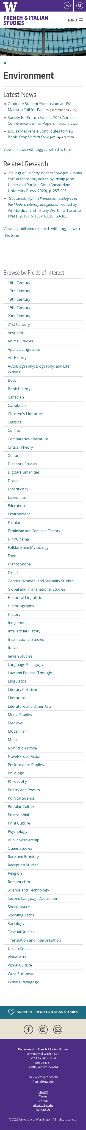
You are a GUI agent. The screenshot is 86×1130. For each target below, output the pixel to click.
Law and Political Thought (30, 672)
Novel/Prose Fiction (25, 756)
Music (13, 739)
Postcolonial (18, 814)
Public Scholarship (23, 840)
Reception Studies (23, 864)
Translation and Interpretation (34, 940)
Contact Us (43, 1110)
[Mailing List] (57, 1029)
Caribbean (17, 405)
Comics (14, 430)
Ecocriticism (18, 489)
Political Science (21, 798)
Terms (43, 1096)
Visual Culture (20, 965)
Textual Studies (21, 931)
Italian (13, 647)
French (13, 572)
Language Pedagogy (25, 664)
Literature (16, 697)
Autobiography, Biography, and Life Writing (38, 369)
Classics (14, 422)
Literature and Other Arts (30, 706)
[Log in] (67, 6)
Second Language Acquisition (33, 898)
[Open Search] (80, 6)
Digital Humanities (24, 472)
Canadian (16, 397)
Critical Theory (20, 447)
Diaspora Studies (22, 463)
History (14, 614)
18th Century (19, 299)
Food (12, 555)
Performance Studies (26, 764)
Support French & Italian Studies (47, 1012)
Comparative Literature (28, 438)
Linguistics (17, 681)
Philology (16, 773)
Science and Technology (28, 890)
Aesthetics (16, 332)
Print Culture (19, 823)
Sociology (16, 923)
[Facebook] (29, 1029)
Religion (15, 873)
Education (16, 505)
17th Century (19, 290)
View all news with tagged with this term (37, 149)
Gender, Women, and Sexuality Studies (41, 580)
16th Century (19, 282)
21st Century (19, 324)
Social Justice (19, 906)
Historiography (21, 605)
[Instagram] (44, 1029)
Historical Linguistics (25, 597)
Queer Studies (20, 848)
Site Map (43, 1101)
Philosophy (17, 781)
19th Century (19, 307)
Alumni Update (43, 1105)
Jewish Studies (20, 656)
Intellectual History (24, 631)
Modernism (18, 731)
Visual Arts (17, 956)
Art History (17, 357)
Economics (17, 497)
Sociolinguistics (21, 915)
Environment (19, 514)
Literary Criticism (22, 689)
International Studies (26, 639)
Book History (19, 388)
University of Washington (35, 1119)
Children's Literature (25, 413)
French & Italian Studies (26, 20)
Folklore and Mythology (28, 547)
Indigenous (17, 622)
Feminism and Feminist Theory (34, 530)
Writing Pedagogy (23, 982)
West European (21, 973)
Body (12, 380)
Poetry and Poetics (24, 789)
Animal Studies (20, 341)
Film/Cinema (18, 539)
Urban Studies (20, 948)
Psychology (17, 831)
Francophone (19, 564)
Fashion (14, 522)
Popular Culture (21, 806)
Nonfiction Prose (22, 748)
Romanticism (19, 881)
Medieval (15, 722)
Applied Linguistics (24, 349)
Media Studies (20, 714)
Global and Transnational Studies (36, 589)
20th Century (19, 315)
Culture (14, 455)
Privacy (43, 1092)
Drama (13, 480)
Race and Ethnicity (23, 856)
